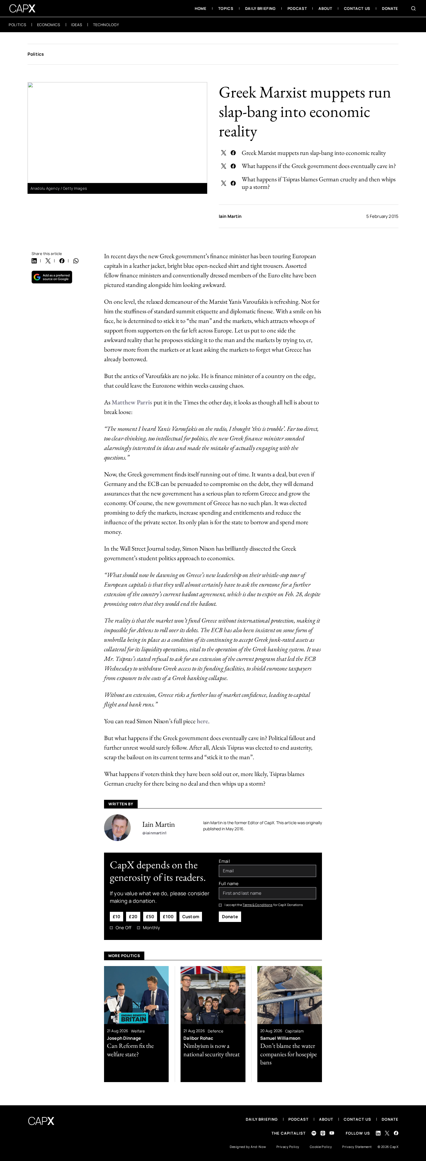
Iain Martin (230, 216)
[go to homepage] (22, 8)
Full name (229, 884)
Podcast (298, 1119)
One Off (123, 928)
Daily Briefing (262, 1119)
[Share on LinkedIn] (34, 261)
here (202, 721)
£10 (116, 917)
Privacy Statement (357, 1146)
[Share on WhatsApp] (76, 261)
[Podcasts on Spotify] (314, 1133)
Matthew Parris (133, 402)
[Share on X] (223, 152)
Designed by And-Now (248, 1146)
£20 (133, 917)
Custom (190, 917)
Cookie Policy (321, 1146)
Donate (230, 917)
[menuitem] (201, 8)
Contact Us (357, 1119)
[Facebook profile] (396, 1133)
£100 (168, 917)
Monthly (151, 928)
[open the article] (136, 1024)
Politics (36, 54)
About (326, 1119)
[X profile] (387, 1133)
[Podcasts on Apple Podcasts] (323, 1133)
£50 (150, 917)
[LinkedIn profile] (378, 1133)
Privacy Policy (287, 1146)
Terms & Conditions (257, 905)
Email (224, 861)
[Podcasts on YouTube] (331, 1133)
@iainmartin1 (154, 833)
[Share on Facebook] (233, 152)
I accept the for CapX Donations (264, 905)
